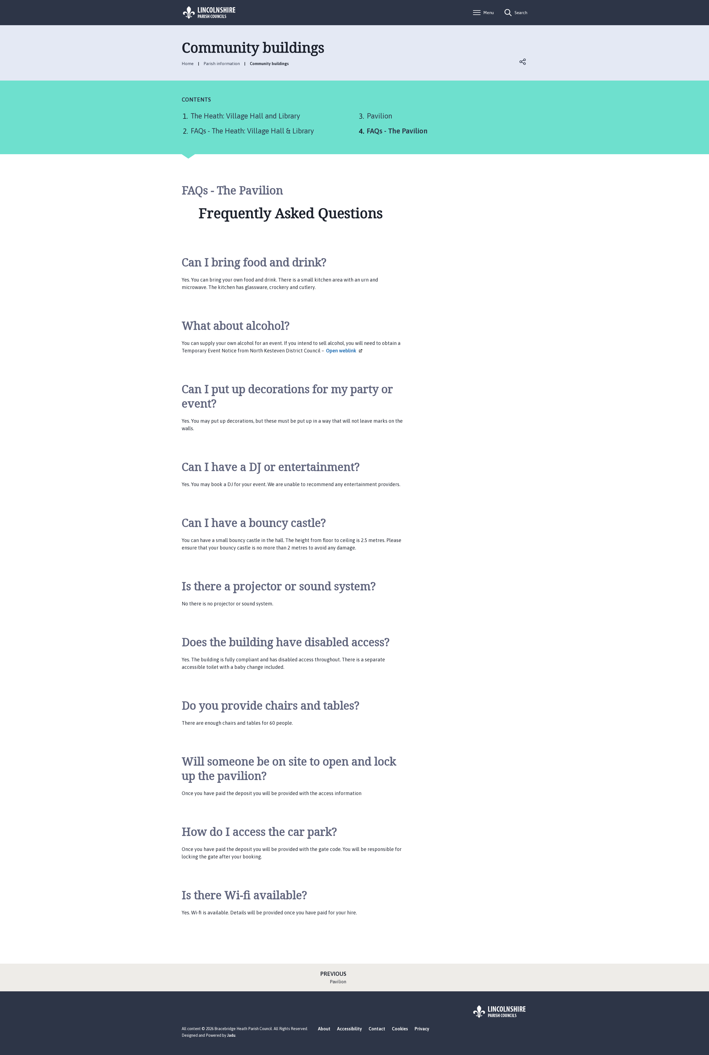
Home (188, 63)
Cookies (400, 1028)
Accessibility (349, 1028)
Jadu (231, 1035)
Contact (377, 1028)
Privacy (422, 1028)
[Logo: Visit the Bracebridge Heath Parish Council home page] (209, 12)
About (324, 1028)
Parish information (222, 63)
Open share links (522, 61)
